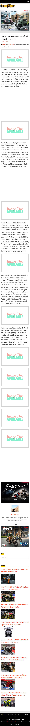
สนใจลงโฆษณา (4, 714)
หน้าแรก (4, 44)
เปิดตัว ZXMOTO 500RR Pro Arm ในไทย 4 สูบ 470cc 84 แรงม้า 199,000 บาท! (14, 676)
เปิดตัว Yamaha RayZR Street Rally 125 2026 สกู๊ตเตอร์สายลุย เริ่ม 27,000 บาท (15, 623)
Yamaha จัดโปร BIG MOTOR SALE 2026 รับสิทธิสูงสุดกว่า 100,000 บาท (15, 641)
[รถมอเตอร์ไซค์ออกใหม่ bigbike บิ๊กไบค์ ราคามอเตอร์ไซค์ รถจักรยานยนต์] (7, 6)
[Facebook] (14, 524)
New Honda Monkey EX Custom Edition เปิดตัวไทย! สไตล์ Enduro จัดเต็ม (14, 606)
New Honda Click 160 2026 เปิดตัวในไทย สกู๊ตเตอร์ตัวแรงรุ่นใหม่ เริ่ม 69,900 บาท (13, 694)
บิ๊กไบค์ (14, 721)
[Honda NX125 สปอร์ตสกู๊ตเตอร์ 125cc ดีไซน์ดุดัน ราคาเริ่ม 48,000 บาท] (8, 579)
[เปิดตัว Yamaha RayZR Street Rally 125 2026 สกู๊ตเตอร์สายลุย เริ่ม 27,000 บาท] (8, 631)
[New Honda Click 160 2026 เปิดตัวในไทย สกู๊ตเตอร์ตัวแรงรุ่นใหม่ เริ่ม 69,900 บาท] (8, 702)
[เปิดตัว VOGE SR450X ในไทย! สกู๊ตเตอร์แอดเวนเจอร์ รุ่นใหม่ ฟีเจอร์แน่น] (8, 596)
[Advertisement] (15, 104)
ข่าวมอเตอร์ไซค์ (10, 44)
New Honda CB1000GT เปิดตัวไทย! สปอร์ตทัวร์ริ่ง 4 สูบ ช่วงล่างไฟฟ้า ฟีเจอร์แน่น (14, 658)
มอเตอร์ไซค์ (6, 721)
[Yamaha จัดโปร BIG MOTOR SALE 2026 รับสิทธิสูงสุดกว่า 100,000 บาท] (8, 649)
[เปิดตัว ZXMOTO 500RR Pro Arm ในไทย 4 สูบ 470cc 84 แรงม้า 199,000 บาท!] (8, 684)
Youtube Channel (20, 719)
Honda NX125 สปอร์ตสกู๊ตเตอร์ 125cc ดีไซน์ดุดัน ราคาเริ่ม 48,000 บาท (14, 570)
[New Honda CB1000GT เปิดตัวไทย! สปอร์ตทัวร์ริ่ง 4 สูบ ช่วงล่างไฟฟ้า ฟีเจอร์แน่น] (8, 667)
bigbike (10, 721)
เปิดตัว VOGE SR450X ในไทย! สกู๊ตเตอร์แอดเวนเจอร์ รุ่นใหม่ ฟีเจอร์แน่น (15, 588)
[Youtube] (16, 524)
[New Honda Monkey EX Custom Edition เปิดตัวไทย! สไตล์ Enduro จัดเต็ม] (8, 614)
